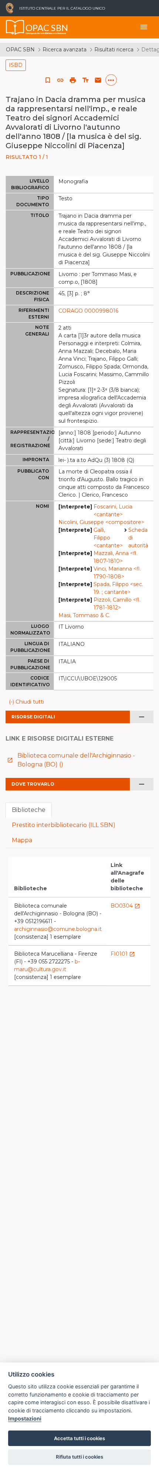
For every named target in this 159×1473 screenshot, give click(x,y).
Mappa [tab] (22, 840)
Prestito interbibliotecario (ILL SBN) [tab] (63, 825)
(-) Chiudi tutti (26, 701)
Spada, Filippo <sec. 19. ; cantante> (118, 588)
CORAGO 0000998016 (88, 310)
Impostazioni (24, 1418)
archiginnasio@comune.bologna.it (58, 929)
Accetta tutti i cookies (79, 1438)
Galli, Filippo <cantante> (108, 538)
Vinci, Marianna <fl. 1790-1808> (117, 572)
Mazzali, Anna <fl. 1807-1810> (116, 557)
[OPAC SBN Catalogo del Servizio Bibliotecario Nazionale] (15, 27)
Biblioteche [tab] (28, 809)
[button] (60, 80)
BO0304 (125, 905)
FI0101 (123, 953)
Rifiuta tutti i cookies (79, 1457)
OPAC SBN (20, 49)
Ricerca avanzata (65, 49)
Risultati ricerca (113, 49)
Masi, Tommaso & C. (84, 615)
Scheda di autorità (138, 538)
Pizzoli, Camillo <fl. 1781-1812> (117, 603)
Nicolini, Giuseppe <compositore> (101, 522)
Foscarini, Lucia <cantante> (113, 510)
